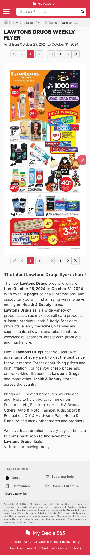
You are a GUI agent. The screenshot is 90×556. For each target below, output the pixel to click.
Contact (16, 542)
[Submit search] (82, 11)
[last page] (76, 54)
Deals (53, 22)
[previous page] (22, 54)
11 (59, 54)
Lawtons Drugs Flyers (28, 22)
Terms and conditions (65, 548)
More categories (16, 493)
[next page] (68, 54)
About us (30, 542)
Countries (16, 548)
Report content (37, 548)
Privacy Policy (70, 542)
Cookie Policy (48, 542)
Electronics (21, 486)
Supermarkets (62, 476)
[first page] (14, 54)
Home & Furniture (65, 486)
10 (51, 54)
